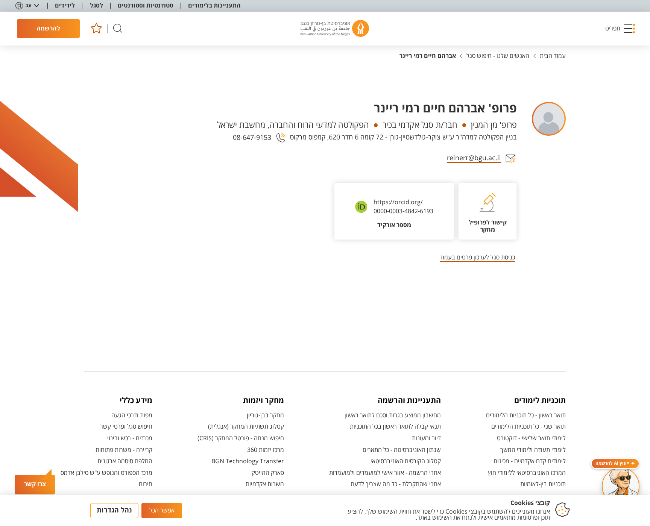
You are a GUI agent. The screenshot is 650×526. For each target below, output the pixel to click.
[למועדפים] (96, 28)
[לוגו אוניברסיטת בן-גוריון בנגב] (335, 28)
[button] (621, 28)
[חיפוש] (118, 29)
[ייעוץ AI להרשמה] (620, 486)
